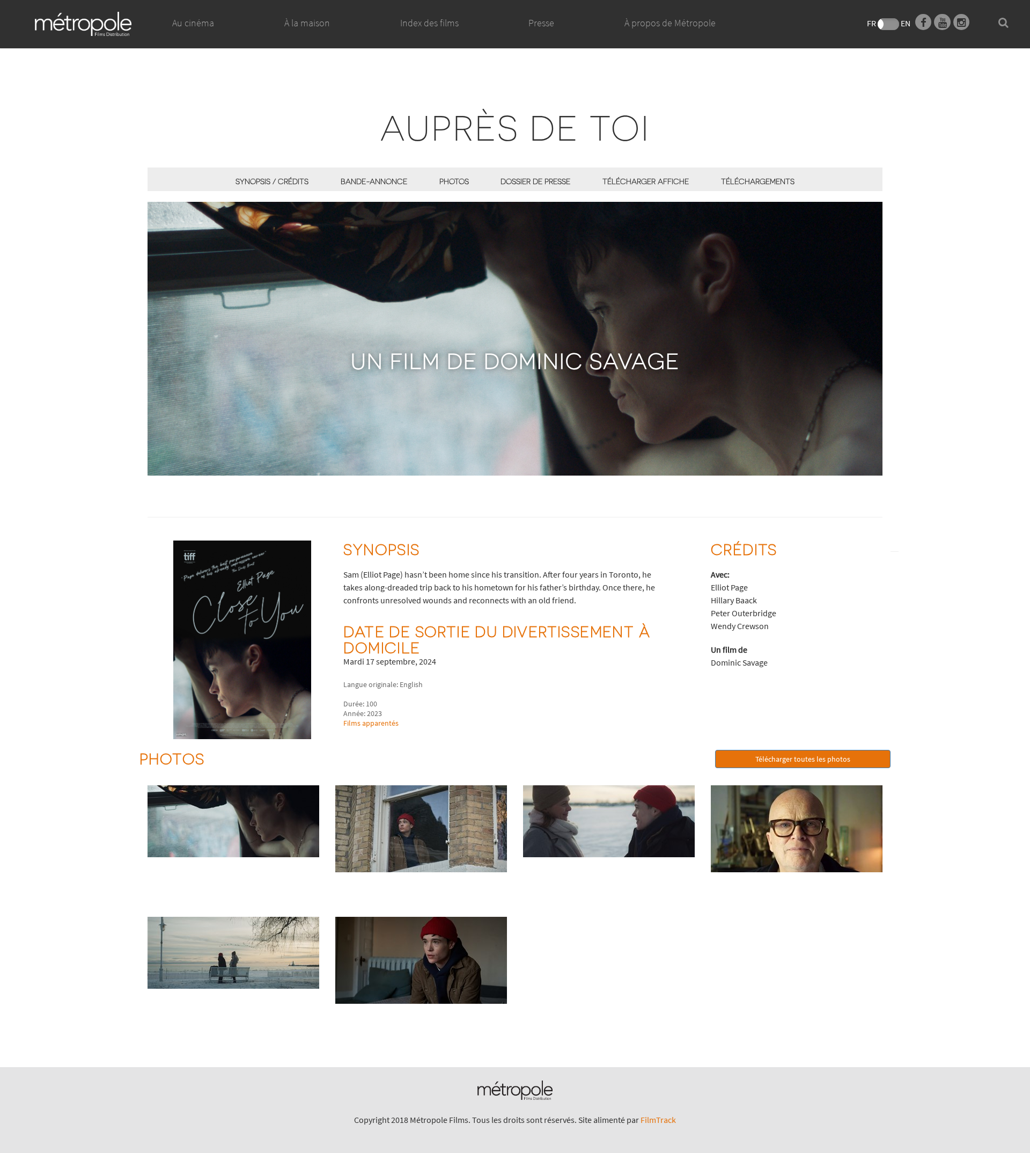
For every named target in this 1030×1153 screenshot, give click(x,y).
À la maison (307, 23)
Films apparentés (371, 723)
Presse (541, 23)
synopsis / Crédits (272, 181)
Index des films (429, 23)
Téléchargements (757, 181)
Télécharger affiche (645, 181)
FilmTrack (658, 1119)
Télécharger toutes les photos (802, 759)
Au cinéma (193, 23)
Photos (454, 181)
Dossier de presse (535, 181)
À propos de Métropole (670, 23)
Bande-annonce (374, 181)
